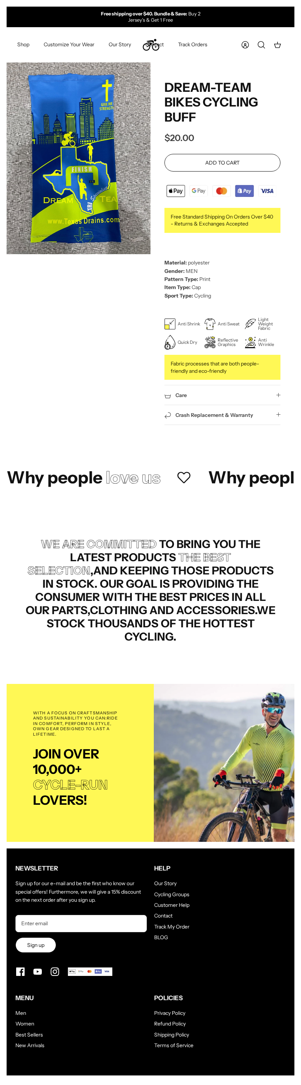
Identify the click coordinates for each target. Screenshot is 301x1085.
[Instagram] (55, 972)
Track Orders (192, 44)
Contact (154, 44)
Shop (23, 44)
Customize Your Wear (69, 44)
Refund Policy (170, 1023)
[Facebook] (20, 972)
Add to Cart (222, 162)
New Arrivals (29, 1045)
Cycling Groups (171, 894)
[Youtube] (37, 972)
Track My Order (171, 926)
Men (20, 1013)
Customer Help (171, 905)
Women (24, 1023)
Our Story (120, 44)
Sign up (35, 945)
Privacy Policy (169, 1013)
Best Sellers (29, 1034)
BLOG (161, 937)
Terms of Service (173, 1045)
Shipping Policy (171, 1034)
